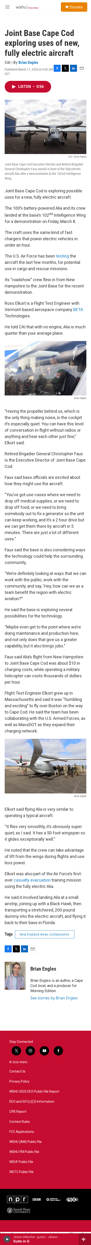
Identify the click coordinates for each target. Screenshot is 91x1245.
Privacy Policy (19, 1081)
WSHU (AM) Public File (25, 1142)
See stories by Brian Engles (54, 998)
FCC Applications (21, 1132)
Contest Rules (19, 1121)
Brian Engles (28, 62)
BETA (78, 309)
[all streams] (85, 1239)
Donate (76, 7)
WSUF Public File (21, 1162)
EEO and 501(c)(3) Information (31, 1101)
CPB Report (17, 1111)
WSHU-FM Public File (24, 1152)
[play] (7, 1239)
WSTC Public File (21, 1172)
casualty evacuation (32, 880)
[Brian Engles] (15, 976)
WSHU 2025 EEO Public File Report (34, 1091)
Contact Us (17, 1071)
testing (62, 256)
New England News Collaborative (45, 934)
